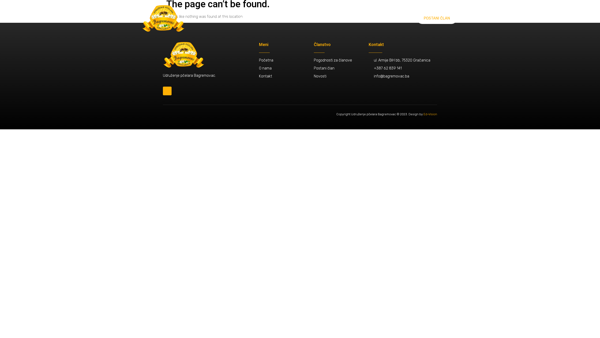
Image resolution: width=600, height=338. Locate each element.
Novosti (292, 18)
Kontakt (386, 18)
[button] (437, 18)
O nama (223, 18)
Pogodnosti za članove (258, 18)
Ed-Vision (430, 114)
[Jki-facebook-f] (167, 91)
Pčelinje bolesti (357, 18)
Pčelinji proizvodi (322, 18)
